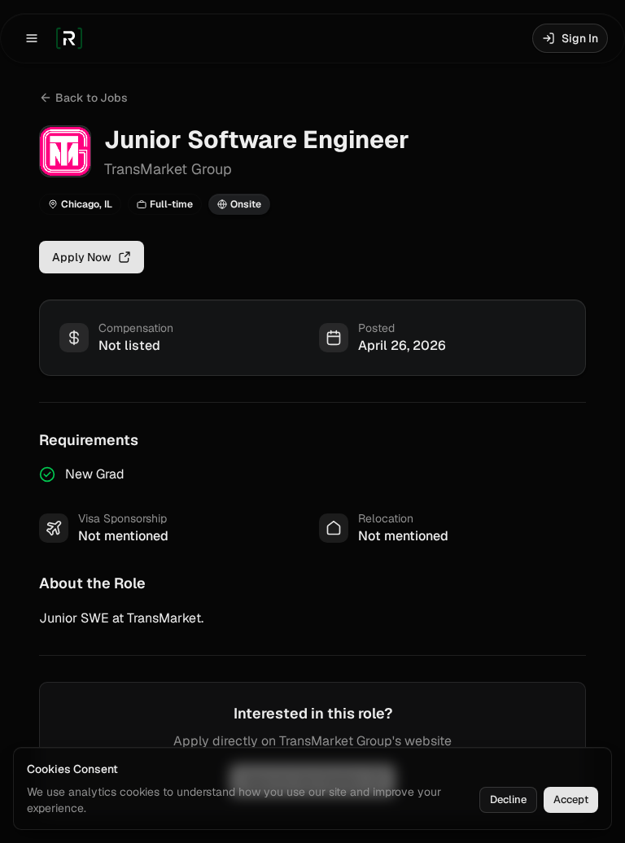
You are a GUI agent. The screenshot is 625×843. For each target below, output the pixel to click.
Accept (570, 799)
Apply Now (81, 257)
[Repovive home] (69, 38)
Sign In (580, 38)
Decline (508, 799)
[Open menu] (31, 38)
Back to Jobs (91, 97)
